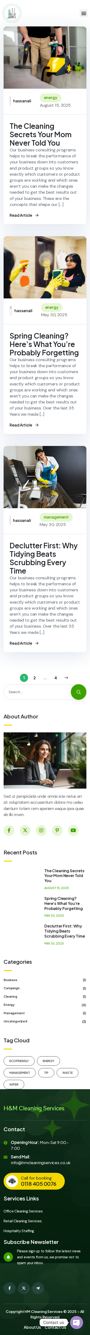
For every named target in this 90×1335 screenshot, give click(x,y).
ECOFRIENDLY (19, 1061)
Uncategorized (45, 1021)
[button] (84, 13)
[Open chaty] (76, 1322)
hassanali (22, 100)
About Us (32, 1327)
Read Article (21, 215)
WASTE (67, 1073)
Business (45, 980)
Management (45, 1013)
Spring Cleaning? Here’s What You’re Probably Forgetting (44, 344)
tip (46, 1073)
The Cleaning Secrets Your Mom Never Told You (41, 134)
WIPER (13, 1084)
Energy (50, 97)
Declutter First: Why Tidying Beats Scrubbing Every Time (44, 558)
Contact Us (55, 1327)
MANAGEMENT (56, 516)
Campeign (45, 988)
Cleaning (45, 996)
